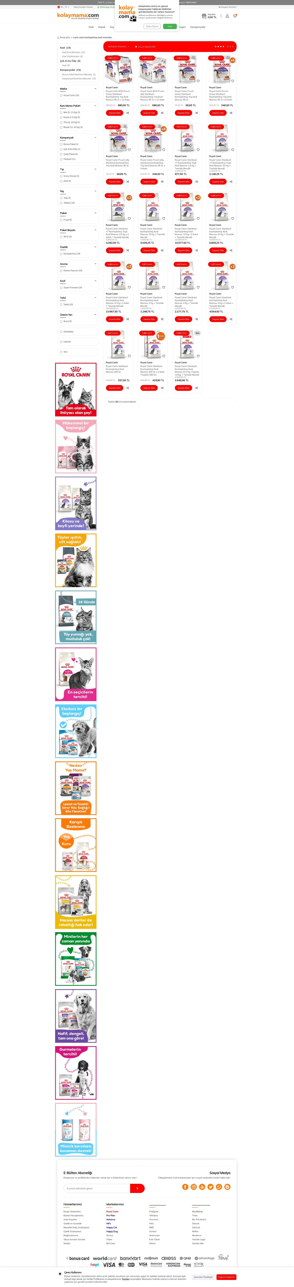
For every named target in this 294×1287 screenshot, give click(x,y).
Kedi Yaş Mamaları (72, 56)
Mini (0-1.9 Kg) (71, 112)
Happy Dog (112, 1231)
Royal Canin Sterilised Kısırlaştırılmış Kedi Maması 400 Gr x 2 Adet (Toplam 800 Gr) (152, 370)
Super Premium (72, 287)
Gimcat (195, 1223)
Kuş (112, 26)
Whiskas (153, 1215)
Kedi (91, 26)
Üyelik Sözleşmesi (72, 1231)
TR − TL (64, 7)
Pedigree (153, 1211)
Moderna (196, 1235)
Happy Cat (111, 1227)
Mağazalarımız (71, 1235)
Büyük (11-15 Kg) (73, 127)
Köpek (101, 26)
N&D (151, 1227)
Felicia (152, 1243)
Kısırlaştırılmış (71, 253)
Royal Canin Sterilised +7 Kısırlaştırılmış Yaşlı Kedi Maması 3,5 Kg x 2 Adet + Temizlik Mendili (117, 233)
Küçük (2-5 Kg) (71, 117)
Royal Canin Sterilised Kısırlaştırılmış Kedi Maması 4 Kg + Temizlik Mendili (186, 301)
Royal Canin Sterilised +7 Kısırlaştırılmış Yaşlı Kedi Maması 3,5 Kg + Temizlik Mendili (220, 164)
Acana (109, 1235)
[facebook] (185, 1187)
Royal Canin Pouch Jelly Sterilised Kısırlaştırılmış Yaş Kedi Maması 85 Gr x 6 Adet (152, 164)
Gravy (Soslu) (71, 176)
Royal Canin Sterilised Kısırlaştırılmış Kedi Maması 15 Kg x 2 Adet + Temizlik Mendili (117, 301)
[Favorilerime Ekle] (129, 81)
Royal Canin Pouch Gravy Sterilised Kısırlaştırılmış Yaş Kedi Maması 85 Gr (186, 95)
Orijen (109, 1239)
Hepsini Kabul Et (226, 1277)
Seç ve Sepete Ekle (147, 46)
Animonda (154, 1235)
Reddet (125, 1279)
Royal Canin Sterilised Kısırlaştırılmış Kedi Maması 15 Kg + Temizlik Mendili (221, 233)
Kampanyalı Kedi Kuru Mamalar (79, 78)
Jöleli (67, 181)
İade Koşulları (70, 1219)
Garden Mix (198, 1243)
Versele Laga (198, 1239)
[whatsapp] (219, 1187)
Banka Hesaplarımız (73, 1215)
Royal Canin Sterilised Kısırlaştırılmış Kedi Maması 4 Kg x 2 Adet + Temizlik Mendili (221, 301)
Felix (151, 1223)
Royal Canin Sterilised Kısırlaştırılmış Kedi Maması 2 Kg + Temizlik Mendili (152, 301)
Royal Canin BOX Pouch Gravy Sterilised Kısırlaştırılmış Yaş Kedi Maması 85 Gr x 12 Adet (118, 95)
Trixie (194, 1215)
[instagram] (194, 1187)
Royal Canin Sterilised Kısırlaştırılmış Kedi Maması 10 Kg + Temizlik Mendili (152, 233)
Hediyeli (69, 159)
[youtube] (202, 1187)
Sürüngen (180, 26)
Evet (170, 26)
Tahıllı (68, 304)
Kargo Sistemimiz (72, 1211)
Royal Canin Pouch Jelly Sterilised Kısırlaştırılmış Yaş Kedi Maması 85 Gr (117, 163)
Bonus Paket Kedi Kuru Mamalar (79, 74)
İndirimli (67, 341)
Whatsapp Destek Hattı (110, 7)
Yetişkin (69, 203)
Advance (110, 1219)
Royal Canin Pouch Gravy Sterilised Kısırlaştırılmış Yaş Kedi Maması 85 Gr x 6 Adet (220, 95)
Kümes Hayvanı (72, 270)
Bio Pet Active (199, 1219)
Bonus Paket (70, 144)
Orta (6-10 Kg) (71, 122)
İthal (67, 321)
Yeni (65, 352)
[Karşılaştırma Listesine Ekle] (128, 113)
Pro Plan (110, 1215)
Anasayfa (65, 37)
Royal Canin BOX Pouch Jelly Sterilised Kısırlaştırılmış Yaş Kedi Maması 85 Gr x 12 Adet (152, 95)
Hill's (108, 1223)
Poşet (67, 220)
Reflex (195, 1231)
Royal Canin (71, 95)
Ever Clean (154, 1239)
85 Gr (67, 236)
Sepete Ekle (115, 112)
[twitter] (210, 1187)
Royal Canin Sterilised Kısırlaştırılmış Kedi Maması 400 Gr (117, 369)
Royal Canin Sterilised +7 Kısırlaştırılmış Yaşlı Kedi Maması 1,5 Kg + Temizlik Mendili (186, 164)
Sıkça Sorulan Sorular (83, 7)
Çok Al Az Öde (70, 60)
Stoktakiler (68, 331)
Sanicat (196, 1227)
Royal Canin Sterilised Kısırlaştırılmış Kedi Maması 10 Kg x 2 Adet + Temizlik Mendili (186, 233)
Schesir (152, 1231)
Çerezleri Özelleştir (203, 1277)
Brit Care (110, 1243)
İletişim (67, 1243)
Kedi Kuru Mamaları (73, 52)
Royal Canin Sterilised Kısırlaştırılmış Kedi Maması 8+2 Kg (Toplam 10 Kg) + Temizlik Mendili (187, 370)
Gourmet (153, 1219)
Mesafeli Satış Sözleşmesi (76, 1227)
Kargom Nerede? (229, 7)
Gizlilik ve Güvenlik (72, 1223)
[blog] (227, 1187)
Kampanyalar (197, 26)
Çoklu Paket (70, 154)
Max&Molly (197, 1211)
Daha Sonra (152, 26)
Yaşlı (67, 198)
